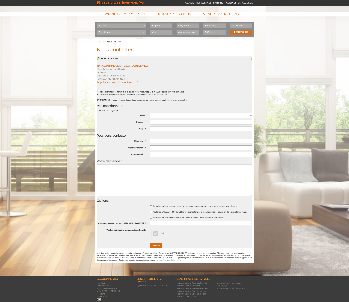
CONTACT (231, 3)
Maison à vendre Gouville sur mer (191, 291)
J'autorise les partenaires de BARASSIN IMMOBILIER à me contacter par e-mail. (188, 218)
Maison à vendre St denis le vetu (191, 294)
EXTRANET (218, 3)
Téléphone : (140, 141)
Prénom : (141, 122)
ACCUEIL (189, 3)
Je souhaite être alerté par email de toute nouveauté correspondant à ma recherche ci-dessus (195, 206)
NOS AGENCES (203, 3)
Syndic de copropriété (107, 288)
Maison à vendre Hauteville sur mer (192, 288)
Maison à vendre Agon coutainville (192, 283)
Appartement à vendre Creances (231, 288)
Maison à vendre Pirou (186, 296)
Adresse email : (138, 154)
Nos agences (103, 283)
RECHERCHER (241, 32)
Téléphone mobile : (136, 148)
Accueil (101, 42)
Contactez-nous (104, 286)
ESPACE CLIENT (246, 3)
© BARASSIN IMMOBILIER (108, 291)
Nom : (142, 129)
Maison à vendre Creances (188, 286)
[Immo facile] (99, 299)
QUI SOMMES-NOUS (174, 14)
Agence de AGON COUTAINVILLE (152, 285)
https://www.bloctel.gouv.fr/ (169, 260)
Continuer (156, 246)
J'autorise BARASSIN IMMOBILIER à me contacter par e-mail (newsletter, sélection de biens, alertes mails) (200, 212)
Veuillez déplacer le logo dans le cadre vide (126, 230)
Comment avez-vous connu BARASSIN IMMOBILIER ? (122, 223)
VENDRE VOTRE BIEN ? (221, 14)
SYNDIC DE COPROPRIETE (125, 14)
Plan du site (102, 296)
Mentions (101, 294)
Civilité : (142, 115)
